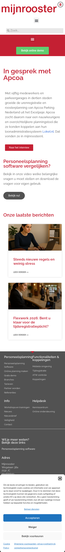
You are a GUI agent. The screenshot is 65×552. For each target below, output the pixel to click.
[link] (48, 131)
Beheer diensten (31, 509)
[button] (60, 478)
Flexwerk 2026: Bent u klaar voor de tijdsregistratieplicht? (31, 322)
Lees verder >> (20, 272)
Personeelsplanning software (18, 448)
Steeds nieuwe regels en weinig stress (34, 261)
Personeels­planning (18, 357)
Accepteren (32, 517)
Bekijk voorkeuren (32, 536)
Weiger (32, 527)
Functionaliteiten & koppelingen (45, 358)
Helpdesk (39, 401)
